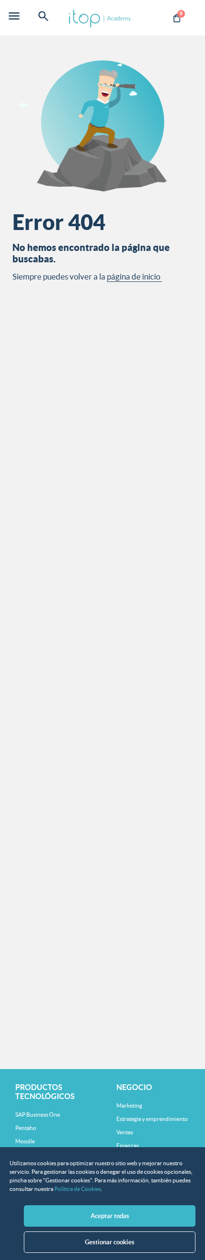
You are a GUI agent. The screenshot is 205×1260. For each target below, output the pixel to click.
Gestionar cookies (109, 1242)
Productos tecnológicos (45, 1091)
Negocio (134, 1087)
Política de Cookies (77, 1189)
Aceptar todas (110, 1216)
